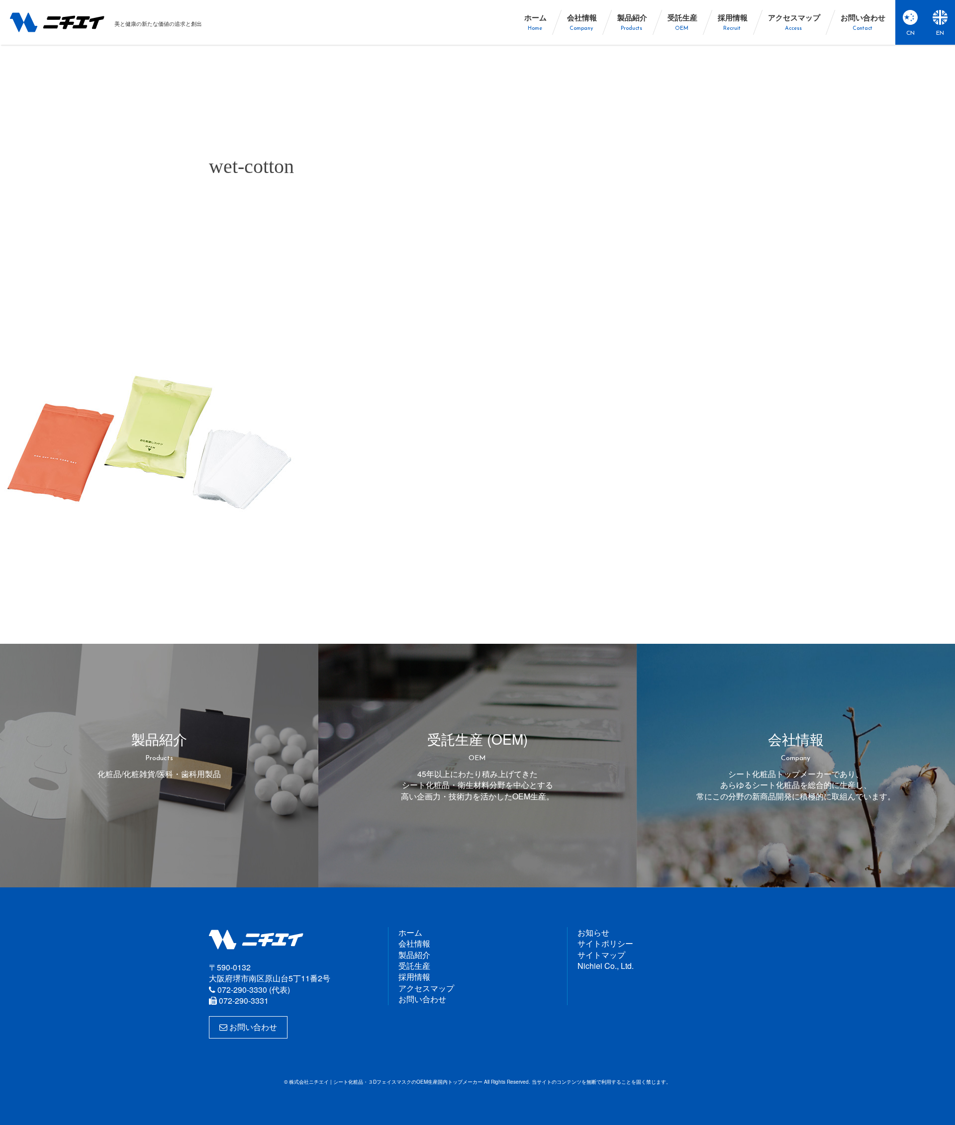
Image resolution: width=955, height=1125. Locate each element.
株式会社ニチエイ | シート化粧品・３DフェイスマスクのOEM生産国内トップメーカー (57, 22)
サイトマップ (601, 954)
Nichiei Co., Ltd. (605, 965)
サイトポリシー (605, 943)
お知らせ (593, 932)
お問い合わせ (252, 1027)
